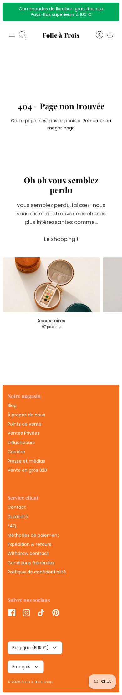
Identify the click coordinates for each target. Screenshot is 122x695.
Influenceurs (21, 442)
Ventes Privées (23, 433)
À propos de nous (26, 415)
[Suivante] (111, 11)
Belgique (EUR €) (30, 647)
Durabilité (18, 516)
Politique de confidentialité (37, 572)
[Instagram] (26, 612)
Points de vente (25, 424)
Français (21, 667)
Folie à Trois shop (37, 681)
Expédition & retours (29, 544)
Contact (17, 507)
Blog (12, 405)
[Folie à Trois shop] (61, 35)
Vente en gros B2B (27, 470)
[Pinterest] (55, 612)
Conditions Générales (31, 563)
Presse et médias (26, 461)
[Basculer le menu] (12, 35)
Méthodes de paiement (33, 535)
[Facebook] (11, 612)
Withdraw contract (28, 553)
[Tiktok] (41, 612)
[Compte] (96, 35)
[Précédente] (10, 11)
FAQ (12, 526)
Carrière (16, 451)
